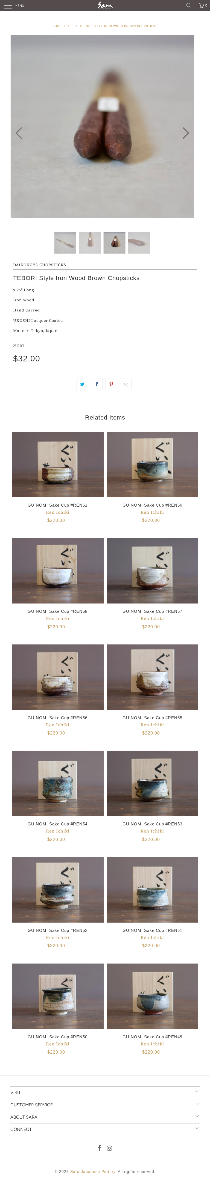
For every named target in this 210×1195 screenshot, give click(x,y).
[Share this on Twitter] (82, 384)
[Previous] (20, 133)
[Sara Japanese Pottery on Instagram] (110, 1149)
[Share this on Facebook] (97, 384)
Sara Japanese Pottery (92, 1171)
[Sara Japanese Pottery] (105, 5)
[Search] (191, 5)
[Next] (184, 133)
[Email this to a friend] (126, 384)
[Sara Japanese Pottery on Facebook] (100, 1149)
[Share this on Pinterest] (111, 384)
